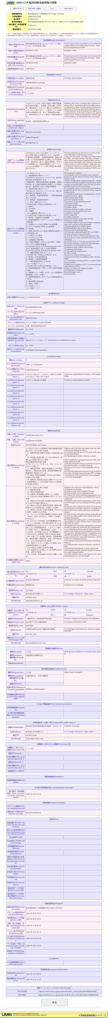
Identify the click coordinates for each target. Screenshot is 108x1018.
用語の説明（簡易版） (35, 8)
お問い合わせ (68, 8)
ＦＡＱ (52, 8)
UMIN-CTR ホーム (18, 8)
